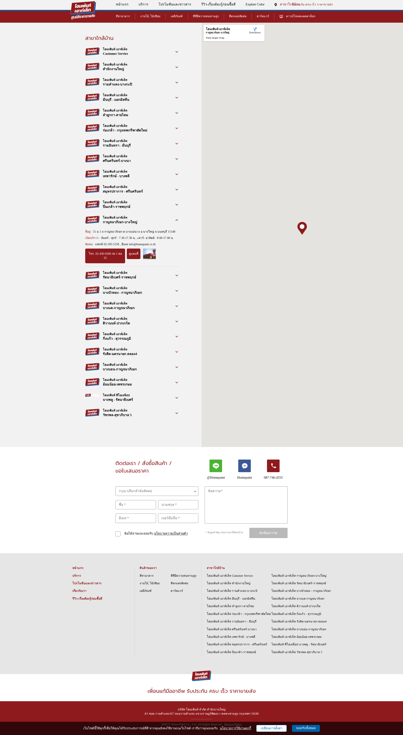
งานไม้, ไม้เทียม (150, 16)
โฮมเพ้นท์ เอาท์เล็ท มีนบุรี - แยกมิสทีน (231, 598)
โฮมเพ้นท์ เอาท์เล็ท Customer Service (230, 575)
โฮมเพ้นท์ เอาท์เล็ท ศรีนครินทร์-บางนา (232, 629)
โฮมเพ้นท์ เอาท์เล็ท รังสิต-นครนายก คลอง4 (299, 621)
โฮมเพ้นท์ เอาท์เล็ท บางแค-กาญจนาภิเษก (297, 598)
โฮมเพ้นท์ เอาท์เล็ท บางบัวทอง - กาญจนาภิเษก (301, 590)
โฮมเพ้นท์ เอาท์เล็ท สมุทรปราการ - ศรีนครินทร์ (237, 644)
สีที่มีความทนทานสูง (206, 16)
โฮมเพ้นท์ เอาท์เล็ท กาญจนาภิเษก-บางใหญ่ (298, 575)
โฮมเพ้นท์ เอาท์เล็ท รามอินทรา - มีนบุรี (231, 621)
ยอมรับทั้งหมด (306, 728)
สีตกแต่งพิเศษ (237, 16)
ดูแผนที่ (133, 253)
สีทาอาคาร (123, 16)
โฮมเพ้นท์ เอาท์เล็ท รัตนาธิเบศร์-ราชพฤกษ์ (298, 583)
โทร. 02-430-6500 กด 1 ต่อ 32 (105, 255)
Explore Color (255, 4)
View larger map (215, 38)
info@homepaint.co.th (142, 244)
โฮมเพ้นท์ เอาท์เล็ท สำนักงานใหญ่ (228, 583)
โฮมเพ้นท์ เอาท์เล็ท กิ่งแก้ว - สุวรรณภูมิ (296, 614)
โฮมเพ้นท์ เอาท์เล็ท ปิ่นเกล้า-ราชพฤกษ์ (231, 652)
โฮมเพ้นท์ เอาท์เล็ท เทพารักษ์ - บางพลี (231, 636)
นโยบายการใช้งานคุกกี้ (235, 728)
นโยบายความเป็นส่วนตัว (171, 533)
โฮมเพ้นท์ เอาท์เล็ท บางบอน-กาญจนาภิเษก (298, 629)
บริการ (143, 4)
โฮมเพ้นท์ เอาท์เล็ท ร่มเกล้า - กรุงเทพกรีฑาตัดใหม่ (239, 614)
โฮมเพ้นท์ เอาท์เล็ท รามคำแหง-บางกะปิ (232, 590)
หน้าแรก (122, 4)
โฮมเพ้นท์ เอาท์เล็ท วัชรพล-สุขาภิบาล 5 (296, 652)
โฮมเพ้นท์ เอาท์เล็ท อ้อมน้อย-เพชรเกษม (296, 636)
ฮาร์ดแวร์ (263, 16)
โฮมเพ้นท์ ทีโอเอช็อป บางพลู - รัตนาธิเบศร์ (298, 644)
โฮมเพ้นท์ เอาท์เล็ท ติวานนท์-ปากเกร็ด (296, 606)
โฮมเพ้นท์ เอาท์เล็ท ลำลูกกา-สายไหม (230, 606)
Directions (255, 32)
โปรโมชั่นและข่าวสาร (174, 4)
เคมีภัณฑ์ (177, 16)
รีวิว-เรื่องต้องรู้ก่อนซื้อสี (218, 4)
